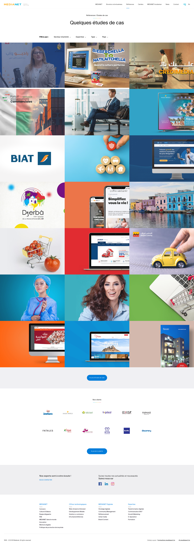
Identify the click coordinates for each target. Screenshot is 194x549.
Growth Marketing (134, 514)
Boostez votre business (114, 4)
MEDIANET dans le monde (47, 519)
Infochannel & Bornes (76, 517)
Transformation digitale (136, 509)
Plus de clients (97, 451)
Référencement (104, 514)
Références (130, 4)
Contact (176, 4)
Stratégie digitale (104, 509)
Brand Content (103, 519)
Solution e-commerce (76, 514)
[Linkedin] (106, 483)
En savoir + (14, 80)
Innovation (42, 522)
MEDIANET (98, 4)
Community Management (107, 511)
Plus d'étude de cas (97, 377)
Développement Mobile (76, 511)
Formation (131, 519)
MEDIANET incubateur (154, 4)
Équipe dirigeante (45, 514)
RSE (40, 517)
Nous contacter (45, 480)
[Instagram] (112, 483)
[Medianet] (16, 4)
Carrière (140, 4)
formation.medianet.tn (166, 540)
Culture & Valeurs (45, 511)
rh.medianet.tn (184, 540)
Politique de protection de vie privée (51, 527)
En (189, 4)
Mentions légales (45, 525)
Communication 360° (135, 511)
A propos (42, 509)
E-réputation (132, 517)
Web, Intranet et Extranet (77, 509)
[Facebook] (100, 483)
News (167, 4)
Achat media (103, 517)
